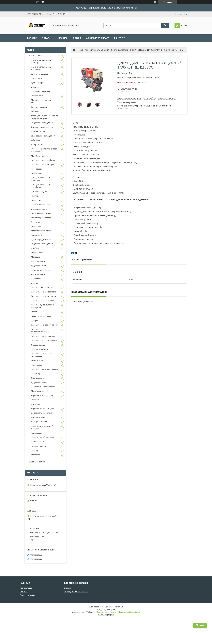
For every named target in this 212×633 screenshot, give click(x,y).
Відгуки (77, 38)
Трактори (35, 196)
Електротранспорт (39, 74)
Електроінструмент (39, 107)
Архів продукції (38, 261)
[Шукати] (165, 25)
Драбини (35, 87)
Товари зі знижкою (36, 462)
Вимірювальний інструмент (43, 413)
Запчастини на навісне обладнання (41, 355)
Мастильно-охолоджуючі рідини (42, 101)
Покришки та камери (40, 91)
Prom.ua (119, 607)
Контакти (119, 38)
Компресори (36, 235)
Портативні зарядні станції (43, 387)
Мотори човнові (38, 252)
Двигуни (34, 283)
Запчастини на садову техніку (44, 325)
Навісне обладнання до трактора (42, 61)
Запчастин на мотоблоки (42, 287)
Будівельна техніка (39, 382)
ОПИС (75, 123)
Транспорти (36, 78)
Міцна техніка (37, 361)
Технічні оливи (37, 96)
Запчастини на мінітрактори (43, 292)
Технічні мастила (38, 446)
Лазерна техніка (38, 144)
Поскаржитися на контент (106, 612)
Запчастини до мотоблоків (43, 160)
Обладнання (103, 50)
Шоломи (35, 312)
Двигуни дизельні (119, 50)
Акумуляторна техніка (41, 270)
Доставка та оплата (97, 38)
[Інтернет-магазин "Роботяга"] (37, 30)
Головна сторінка (27, 595)
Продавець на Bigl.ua (106, 609)
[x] (76, 254)
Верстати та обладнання (42, 437)
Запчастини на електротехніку (44, 369)
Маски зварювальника (41, 218)
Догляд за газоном (39, 209)
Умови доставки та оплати (76, 591)
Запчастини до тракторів (42, 164)
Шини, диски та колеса (41, 316)
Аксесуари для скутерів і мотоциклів (42, 306)
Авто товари (36, 169)
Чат (202, 625)
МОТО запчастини (39, 156)
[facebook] (72, 254)
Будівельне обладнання (42, 123)
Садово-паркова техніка (42, 127)
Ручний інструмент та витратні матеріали (44, 150)
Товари (46, 38)
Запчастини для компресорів (44, 341)
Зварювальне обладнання (43, 136)
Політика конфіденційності (129, 612)
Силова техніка (38, 131)
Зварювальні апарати (41, 213)
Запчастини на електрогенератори (40, 330)
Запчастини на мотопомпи (43, 336)
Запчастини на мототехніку (43, 300)
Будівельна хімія (38, 265)
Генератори (36, 222)
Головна (32, 38)
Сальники (35, 404)
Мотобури (35, 257)
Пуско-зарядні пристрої (42, 239)
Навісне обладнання (40, 205)
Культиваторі (37, 83)
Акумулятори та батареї (42, 395)
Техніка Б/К (36, 400)
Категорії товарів (36, 56)
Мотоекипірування (39, 391)
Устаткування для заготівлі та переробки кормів (44, 117)
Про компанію (26, 588)
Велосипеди (36, 279)
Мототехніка (36, 173)
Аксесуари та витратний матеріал (42, 427)
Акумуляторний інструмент (43, 408)
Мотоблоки (36, 200)
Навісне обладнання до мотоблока (42, 68)
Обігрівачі (35, 140)
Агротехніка (36, 365)
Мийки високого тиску (41, 231)
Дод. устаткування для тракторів (41, 178)
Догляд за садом (39, 191)
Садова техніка (38, 345)
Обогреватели (37, 378)
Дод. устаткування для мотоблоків (41, 186)
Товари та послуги (86, 50)
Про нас (62, 38)
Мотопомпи (36, 226)
